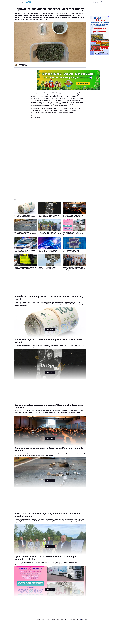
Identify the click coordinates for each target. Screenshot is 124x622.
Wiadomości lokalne (63, 2)
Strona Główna (37, 2)
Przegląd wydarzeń (80, 2)
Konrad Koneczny (22, 64)
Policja (45, 2)
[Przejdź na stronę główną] (22, 3)
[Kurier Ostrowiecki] (29, 2)
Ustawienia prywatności (73, 619)
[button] (97, 2)
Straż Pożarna (52, 2)
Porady (72, 2)
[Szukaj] (93, 2)
